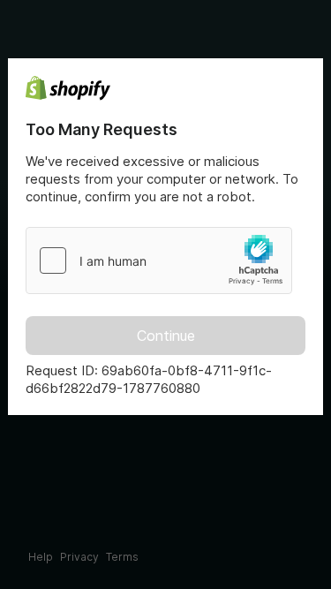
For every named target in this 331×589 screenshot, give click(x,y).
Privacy (79, 556)
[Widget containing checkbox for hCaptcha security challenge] (159, 260)
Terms (122, 556)
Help (40, 556)
